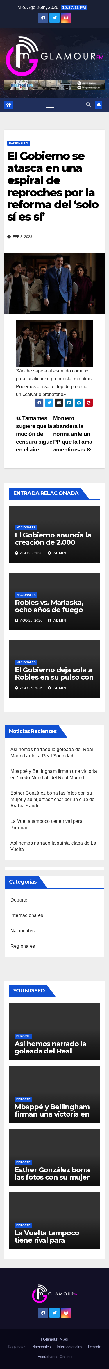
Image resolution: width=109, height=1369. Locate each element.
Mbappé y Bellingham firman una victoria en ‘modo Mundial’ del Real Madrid (52, 1118)
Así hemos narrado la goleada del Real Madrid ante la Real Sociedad (50, 1055)
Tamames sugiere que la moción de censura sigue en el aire (34, 434)
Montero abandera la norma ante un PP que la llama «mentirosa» (72, 434)
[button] (88, 104)
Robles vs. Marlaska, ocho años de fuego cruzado (49, 609)
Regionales (22, 946)
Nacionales (18, 143)
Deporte (18, 899)
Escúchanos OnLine (54, 1356)
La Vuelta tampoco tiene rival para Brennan (47, 1240)
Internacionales (26, 915)
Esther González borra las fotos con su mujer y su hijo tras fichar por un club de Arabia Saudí (52, 799)
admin (59, 553)
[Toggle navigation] (50, 105)
